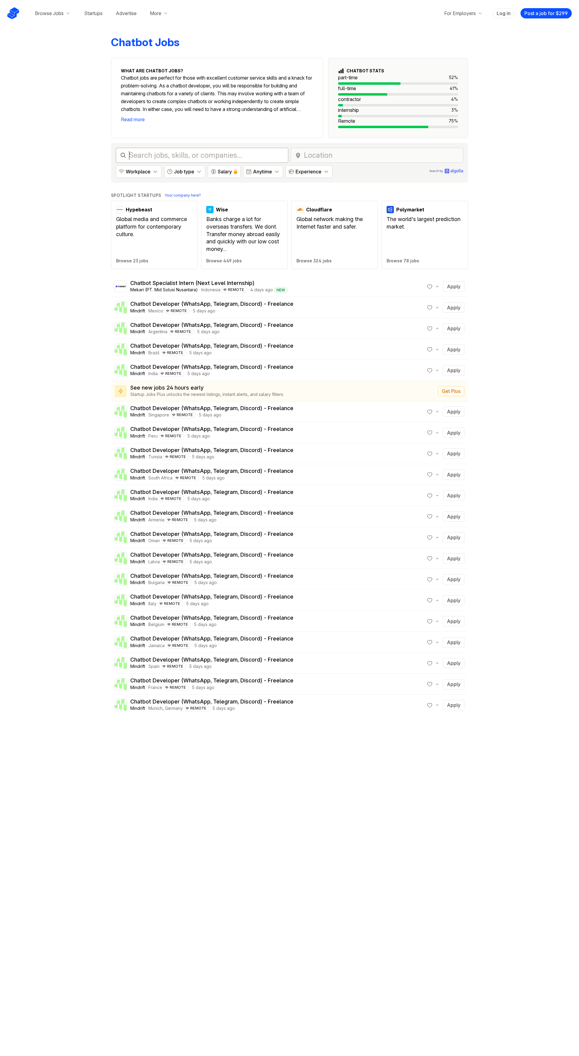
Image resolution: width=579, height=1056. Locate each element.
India (153, 373)
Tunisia (155, 456)
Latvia (154, 561)
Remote (236, 289)
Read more (133, 119)
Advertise (126, 13)
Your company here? (183, 195)
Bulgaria (156, 582)
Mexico (155, 310)
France (155, 687)
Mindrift (137, 310)
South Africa (160, 477)
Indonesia (210, 289)
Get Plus (451, 391)
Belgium (156, 624)
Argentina (157, 331)
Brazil (154, 352)
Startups (93, 13)
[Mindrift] (121, 308)
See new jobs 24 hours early (167, 387)
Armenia (156, 519)
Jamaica (156, 645)
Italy (152, 603)
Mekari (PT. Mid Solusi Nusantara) (164, 289)
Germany (174, 708)
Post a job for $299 (546, 13)
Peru (153, 435)
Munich (155, 708)
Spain (154, 666)
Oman (154, 540)
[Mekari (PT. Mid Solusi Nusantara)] (121, 286)
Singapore (158, 414)
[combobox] (381, 155)
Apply (453, 286)
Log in (504, 13)
